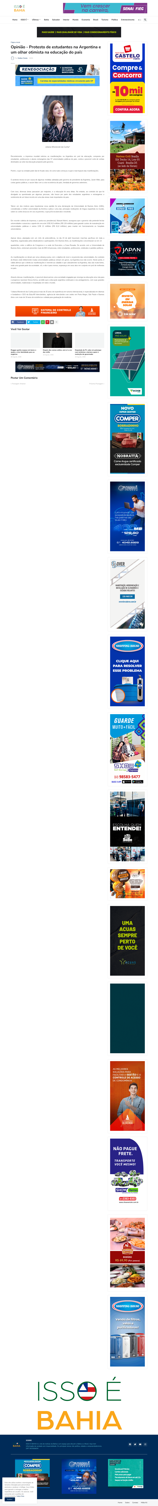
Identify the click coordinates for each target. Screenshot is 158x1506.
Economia (86, 19)
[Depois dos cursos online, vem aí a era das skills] (57, 340)
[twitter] (135, 1444)
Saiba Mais (20, 1496)
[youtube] (140, 1444)
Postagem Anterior (19, 384)
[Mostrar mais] (56, 322)
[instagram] (145, 1444)
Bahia (46, 19)
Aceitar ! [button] (10, 1499)
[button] (140, 20)
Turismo (104, 19)
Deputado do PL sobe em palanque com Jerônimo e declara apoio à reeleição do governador (88, 352)
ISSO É (24, 19)
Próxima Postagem (96, 384)
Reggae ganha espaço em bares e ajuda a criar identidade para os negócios (23, 352)
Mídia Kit (144, 1502)
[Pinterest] (47, 322)
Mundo (75, 19)
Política (115, 19)
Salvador (56, 19)
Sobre (127, 1502)
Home (14, 19)
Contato (135, 1502)
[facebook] (130, 1444)
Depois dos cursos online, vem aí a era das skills (57, 351)
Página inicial (15, 42)
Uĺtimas (35, 19)
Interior (66, 19)
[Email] (52, 322)
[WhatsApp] (43, 322)
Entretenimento (127, 19)
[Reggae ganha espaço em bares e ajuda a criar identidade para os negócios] (25, 340)
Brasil (95, 19)
